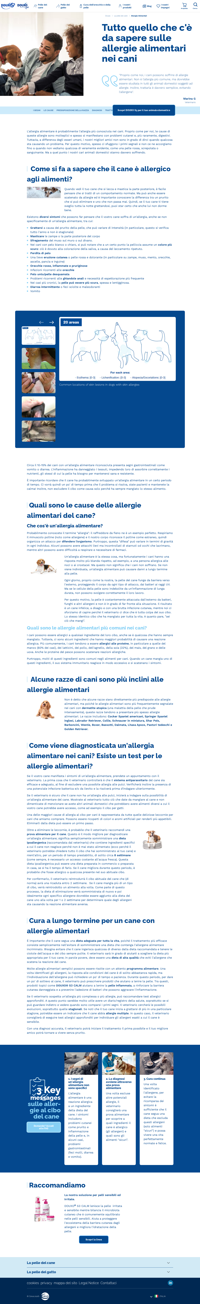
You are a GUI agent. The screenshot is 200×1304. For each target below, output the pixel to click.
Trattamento (112, 110)
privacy (46, 1283)
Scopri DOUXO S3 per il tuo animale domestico (144, 110)
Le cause (48, 110)
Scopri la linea (94, 1239)
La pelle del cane (41, 1263)
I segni (36, 110)
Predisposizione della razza (73, 110)
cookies (33, 1283)
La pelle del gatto (41, 1272)
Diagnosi (97, 110)
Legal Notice (89, 1283)
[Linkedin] (170, 1283)
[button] (42, 6)
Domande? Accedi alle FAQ (44, 1127)
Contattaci (108, 1283)
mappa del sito (65, 1283)
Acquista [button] (184, 8)
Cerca (195, 8)
